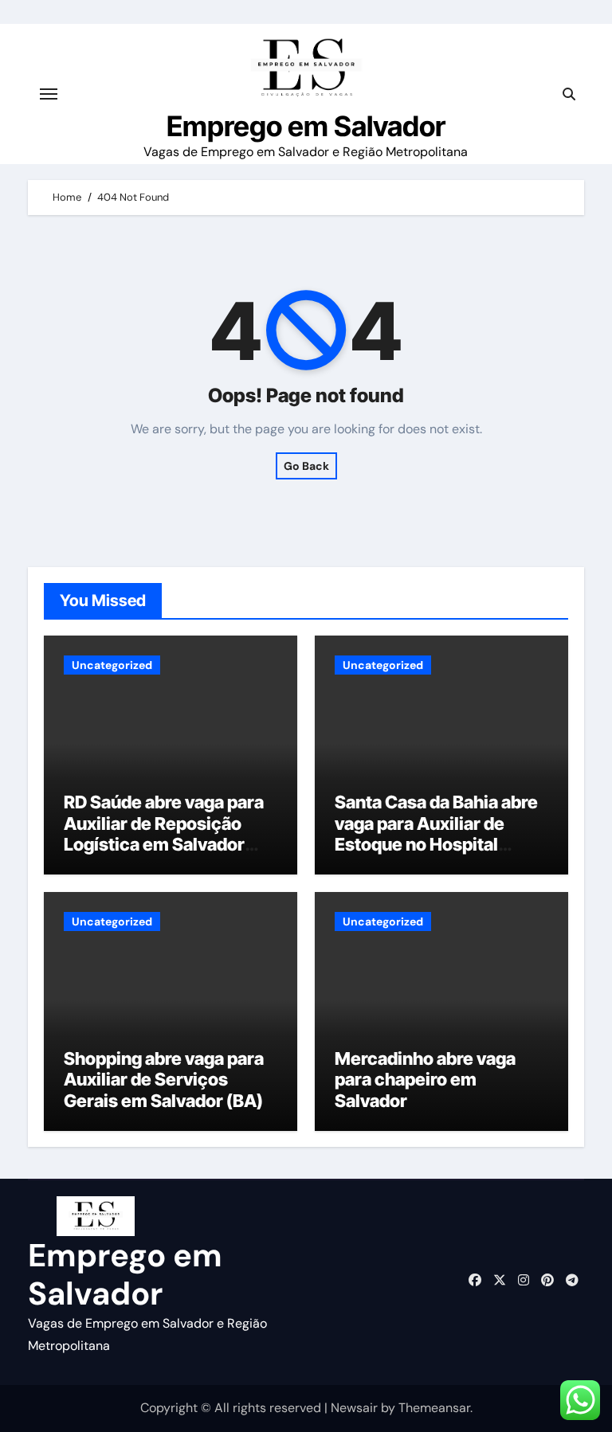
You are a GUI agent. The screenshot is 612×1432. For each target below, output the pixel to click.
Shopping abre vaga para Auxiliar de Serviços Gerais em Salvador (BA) (164, 1079)
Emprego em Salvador (306, 126)
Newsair (354, 1407)
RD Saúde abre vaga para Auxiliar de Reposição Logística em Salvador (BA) (164, 833)
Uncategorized (112, 665)
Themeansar (434, 1407)
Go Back (306, 466)
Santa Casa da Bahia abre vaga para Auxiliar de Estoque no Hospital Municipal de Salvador (436, 833)
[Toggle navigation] (48, 94)
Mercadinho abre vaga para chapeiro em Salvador (425, 1079)
